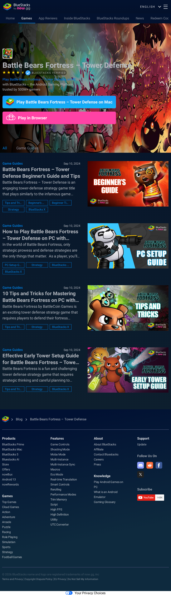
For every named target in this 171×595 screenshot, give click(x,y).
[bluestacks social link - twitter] (140, 474)
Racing (6, 532)
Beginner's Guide (37, 202)
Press (97, 464)
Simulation (8, 542)
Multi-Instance (59, 459)
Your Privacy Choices (90, 593)
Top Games (9, 502)
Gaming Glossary (105, 502)
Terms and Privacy (12, 579)
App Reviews (48, 18)
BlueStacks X (37, 209)
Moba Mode (57, 454)
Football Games (12, 557)
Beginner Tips (60, 202)
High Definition (59, 514)
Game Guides (27, 148)
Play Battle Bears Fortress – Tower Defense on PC (39, 79)
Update (141, 444)
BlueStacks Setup (60, 265)
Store (5, 464)
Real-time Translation (63, 479)
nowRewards (10, 484)
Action (6, 512)
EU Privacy (60, 579)
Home (10, 18)
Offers (6, 469)
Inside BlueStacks (77, 18)
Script (54, 504)
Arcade (6, 522)
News (140, 18)
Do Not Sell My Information (83, 579)
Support (143, 438)
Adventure (8, 517)
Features (57, 438)
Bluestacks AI (10, 459)
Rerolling (55, 489)
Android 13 (9, 479)
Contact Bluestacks (106, 454)
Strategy (13, 209)
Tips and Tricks (13, 202)
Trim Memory (58, 499)
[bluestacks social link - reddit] (149, 465)
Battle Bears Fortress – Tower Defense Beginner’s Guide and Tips (41, 172)
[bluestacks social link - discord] (140, 465)
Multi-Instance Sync (62, 464)
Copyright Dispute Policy (38, 579)
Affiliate (98, 449)
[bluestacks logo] (16, 7)
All (5, 148)
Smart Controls (59, 484)
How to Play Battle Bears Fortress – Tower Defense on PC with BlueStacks (40, 235)
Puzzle (6, 527)
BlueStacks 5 (10, 454)
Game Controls (59, 444)
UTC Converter (59, 524)
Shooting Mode (59, 449)
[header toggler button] (165, 7)
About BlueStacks (105, 444)
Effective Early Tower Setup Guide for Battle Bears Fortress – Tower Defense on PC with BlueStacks (41, 359)
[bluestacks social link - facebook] (159, 465)
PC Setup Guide (13, 265)
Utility (54, 519)
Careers (99, 459)
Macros (55, 469)
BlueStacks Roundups (113, 18)
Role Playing (10, 537)
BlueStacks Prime (13, 444)
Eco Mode (56, 474)
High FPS (56, 509)
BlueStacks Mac (12, 449)
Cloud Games (10, 507)
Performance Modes (63, 494)
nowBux (7, 474)
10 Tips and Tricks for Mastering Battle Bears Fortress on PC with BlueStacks (39, 297)
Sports (6, 547)
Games (26, 18)
